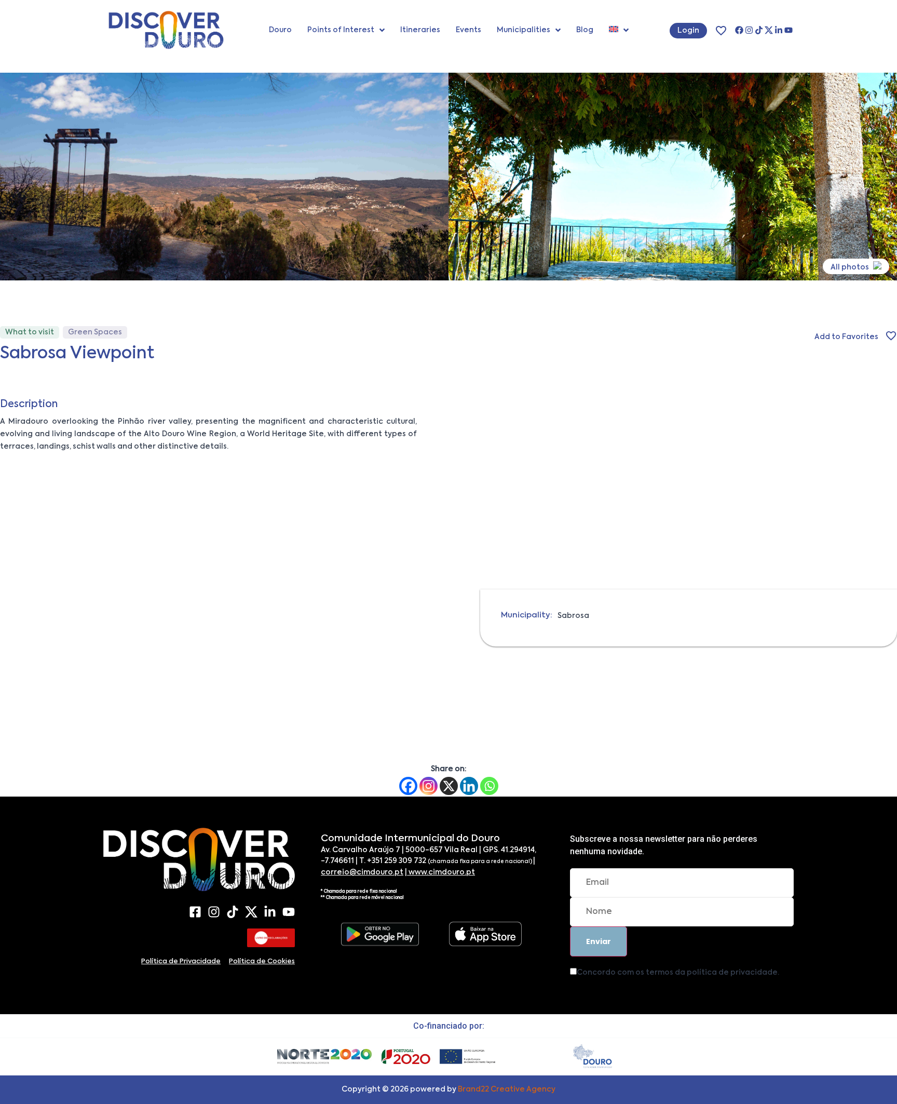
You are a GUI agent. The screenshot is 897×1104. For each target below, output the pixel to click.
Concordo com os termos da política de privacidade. (678, 972)
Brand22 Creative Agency (506, 1089)
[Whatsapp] (489, 786)
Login (688, 30)
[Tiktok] (759, 30)
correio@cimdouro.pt (362, 872)
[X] (769, 30)
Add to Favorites (846, 337)
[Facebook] (739, 30)
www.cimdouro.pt (441, 872)
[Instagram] (749, 30)
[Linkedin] (469, 786)
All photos (851, 267)
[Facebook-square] (195, 912)
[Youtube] (788, 30)
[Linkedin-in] (778, 30)
